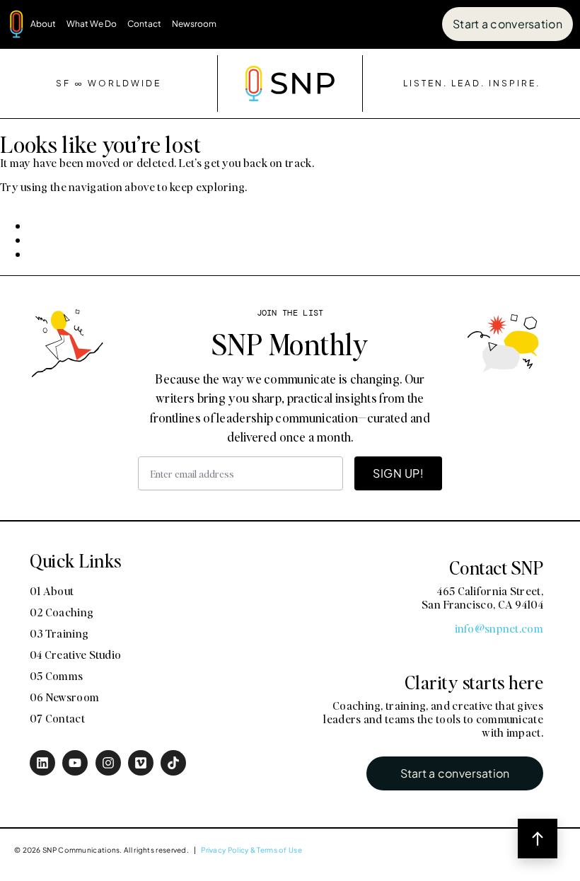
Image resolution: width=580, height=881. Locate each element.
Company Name (339, 350)
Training (405, 519)
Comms (324, 544)
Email (306, 421)
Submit (319, 695)
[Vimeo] (140, 763)
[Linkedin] (42, 763)
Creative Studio (494, 519)
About (43, 23)
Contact (144, 23)
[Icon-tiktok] (173, 763)
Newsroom (194, 23)
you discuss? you (338, 209)
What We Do (91, 23)
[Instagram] (108, 763)
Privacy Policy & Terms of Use (251, 850)
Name (307, 280)
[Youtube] (75, 763)
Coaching (329, 519)
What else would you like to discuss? (399, 573)
